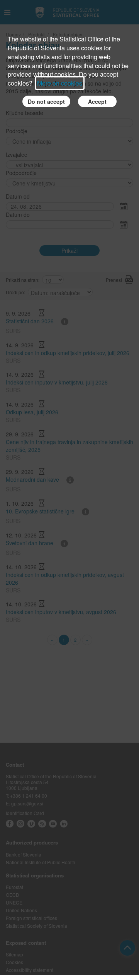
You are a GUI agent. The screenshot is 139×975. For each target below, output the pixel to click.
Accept (97, 101)
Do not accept (46, 101)
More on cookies (59, 83)
